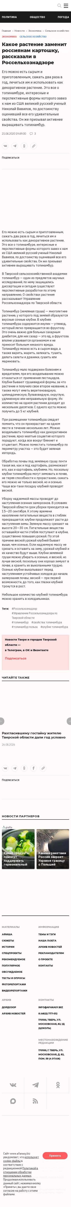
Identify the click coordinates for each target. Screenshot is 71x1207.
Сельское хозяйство (33, 36)
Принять (55, 1155)
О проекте (45, 959)
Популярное (11, 965)
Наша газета (47, 940)
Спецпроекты (12, 953)
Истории (8, 946)
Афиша (7, 934)
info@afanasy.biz (50, 1007)
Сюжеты (8, 940)
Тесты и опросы (13, 978)
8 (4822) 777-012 (47, 1013)
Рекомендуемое (13, 959)
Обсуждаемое (12, 971)
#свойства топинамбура (46, 622)
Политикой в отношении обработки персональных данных (20, 1172)
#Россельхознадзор (24, 608)
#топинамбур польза (25, 627)
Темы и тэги (47, 934)
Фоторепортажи (14, 984)
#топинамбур (20, 622)
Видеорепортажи (14, 990)
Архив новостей (50, 946)
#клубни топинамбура (54, 627)
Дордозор (9, 1007)
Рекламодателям (51, 953)
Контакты (45, 965)
